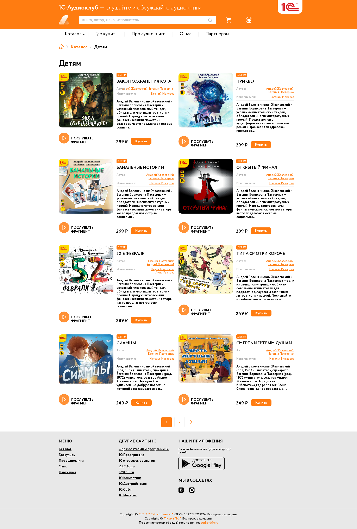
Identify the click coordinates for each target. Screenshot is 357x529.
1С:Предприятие (131, 455)
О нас (63, 466)
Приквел (246, 81)
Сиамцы (126, 343)
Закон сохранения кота (144, 81)
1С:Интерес (128, 495)
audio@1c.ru (209, 522)
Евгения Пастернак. (161, 354)
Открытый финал (256, 167)
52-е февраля (130, 254)
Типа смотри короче (260, 254)
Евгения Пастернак (281, 92)
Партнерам (67, 472)
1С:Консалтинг (130, 478)
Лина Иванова (164, 272)
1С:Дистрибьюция (133, 483)
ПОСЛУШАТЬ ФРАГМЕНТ (82, 140)
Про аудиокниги (71, 460)
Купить (141, 141)
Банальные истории (140, 167)
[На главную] (61, 46)
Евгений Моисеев (162, 93)
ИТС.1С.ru (127, 466)
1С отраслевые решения (137, 460)
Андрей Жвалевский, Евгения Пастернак (147, 89)
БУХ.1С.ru (126, 472)
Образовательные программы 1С (144, 449)
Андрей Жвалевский (280, 89)
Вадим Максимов (162, 269)
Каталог (79, 47)
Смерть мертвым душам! (265, 343)
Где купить (67, 455)
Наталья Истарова (161, 183)
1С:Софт (125, 489)
